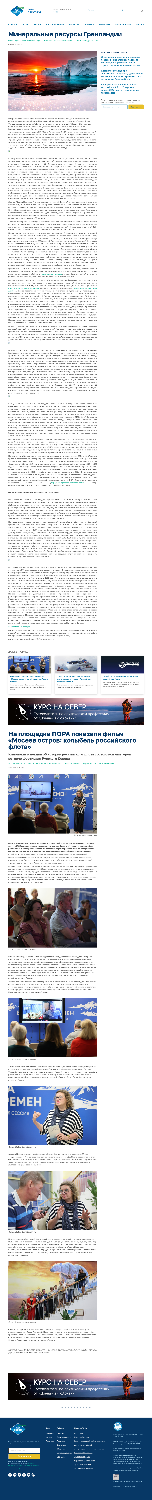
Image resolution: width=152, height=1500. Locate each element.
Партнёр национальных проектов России (127, 1481)
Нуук (98, 41)
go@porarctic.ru (119, 1450)
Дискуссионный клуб (83, 1445)
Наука (25, 24)
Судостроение (89, 764)
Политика (89, 24)
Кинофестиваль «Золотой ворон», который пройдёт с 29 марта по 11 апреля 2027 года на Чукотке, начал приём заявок (120, 88)
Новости (60, 1433)
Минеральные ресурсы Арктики (58, 41)
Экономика (104, 24)
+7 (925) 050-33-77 (133, 1444)
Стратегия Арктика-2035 (84, 1461)
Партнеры (50, 1441)
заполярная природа (52, 274)
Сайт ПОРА (78, 1433)
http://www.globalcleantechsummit (67, 482)
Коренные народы (55, 24)
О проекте (50, 1433)
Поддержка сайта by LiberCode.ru (125, 1486)
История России (106, 764)
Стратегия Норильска (83, 1453)
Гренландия (13, 41)
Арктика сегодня (64, 1437)
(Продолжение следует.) (19, 626)
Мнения (140, 24)
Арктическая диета (82, 1457)
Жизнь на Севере (123, 24)
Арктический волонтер (83, 1468)
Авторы (49, 1437)
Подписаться (136, 107)
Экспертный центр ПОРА (127, 1455)
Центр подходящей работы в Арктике (89, 1441)
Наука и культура (64, 1453)
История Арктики (72, 764)
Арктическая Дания (84, 41)
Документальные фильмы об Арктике (45, 764)
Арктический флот (16, 764)
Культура (12, 24)
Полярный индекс (81, 1437)
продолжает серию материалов (23, 288)
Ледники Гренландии (31, 41)
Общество (74, 24)
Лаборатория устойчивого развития (89, 1449)
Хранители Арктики (82, 1464)
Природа (37, 24)
